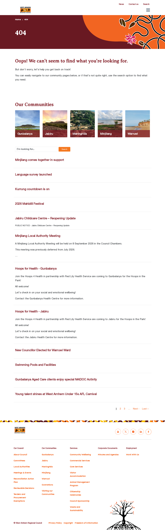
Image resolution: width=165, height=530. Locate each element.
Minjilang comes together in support (39, 159)
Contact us (133, 4)
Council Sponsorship (80, 501)
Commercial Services (80, 461)
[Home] (25, 10)
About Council (20, 455)
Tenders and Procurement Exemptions (20, 497)
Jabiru (45, 461)
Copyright (68, 523)
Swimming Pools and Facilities (35, 364)
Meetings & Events (22, 473)
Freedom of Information (86, 523)
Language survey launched (33, 174)
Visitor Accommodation (78, 474)
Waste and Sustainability (76, 508)
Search (146, 4)
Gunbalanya (48, 455)
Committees (19, 461)
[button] (148, 10)
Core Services (76, 467)
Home (18, 20)
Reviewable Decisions (24, 488)
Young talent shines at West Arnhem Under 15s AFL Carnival (56, 394)
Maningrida (47, 467)
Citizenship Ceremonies (75, 493)
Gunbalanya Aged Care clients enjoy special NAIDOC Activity (56, 379)
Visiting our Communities (48, 492)
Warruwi (46, 479)
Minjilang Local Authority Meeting (37, 235)
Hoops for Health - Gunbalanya (35, 268)
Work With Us (132, 455)
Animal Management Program (80, 484)
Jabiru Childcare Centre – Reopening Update (45, 218)
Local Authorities (22, 467)
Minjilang (46, 473)
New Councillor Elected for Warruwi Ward (42, 350)
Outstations (47, 485)
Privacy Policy (55, 523)
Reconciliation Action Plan (24, 480)
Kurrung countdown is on (32, 189)
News (121, 4)
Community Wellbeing (80, 455)
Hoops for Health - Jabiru (32, 311)
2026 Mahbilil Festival (29, 203)
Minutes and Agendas (108, 455)
